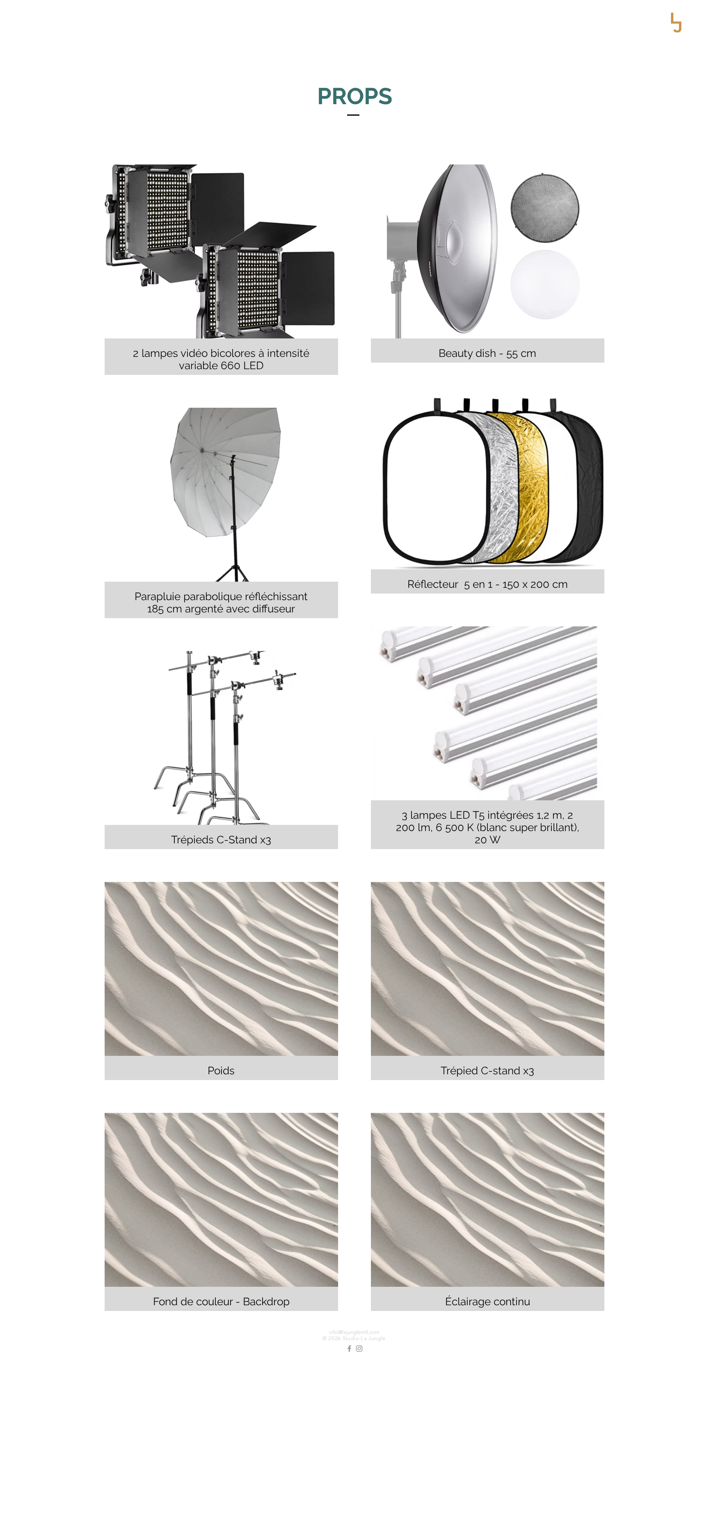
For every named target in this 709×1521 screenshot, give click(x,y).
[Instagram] (359, 1348)
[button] (676, 22)
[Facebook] (349, 1348)
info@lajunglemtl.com (354, 1332)
